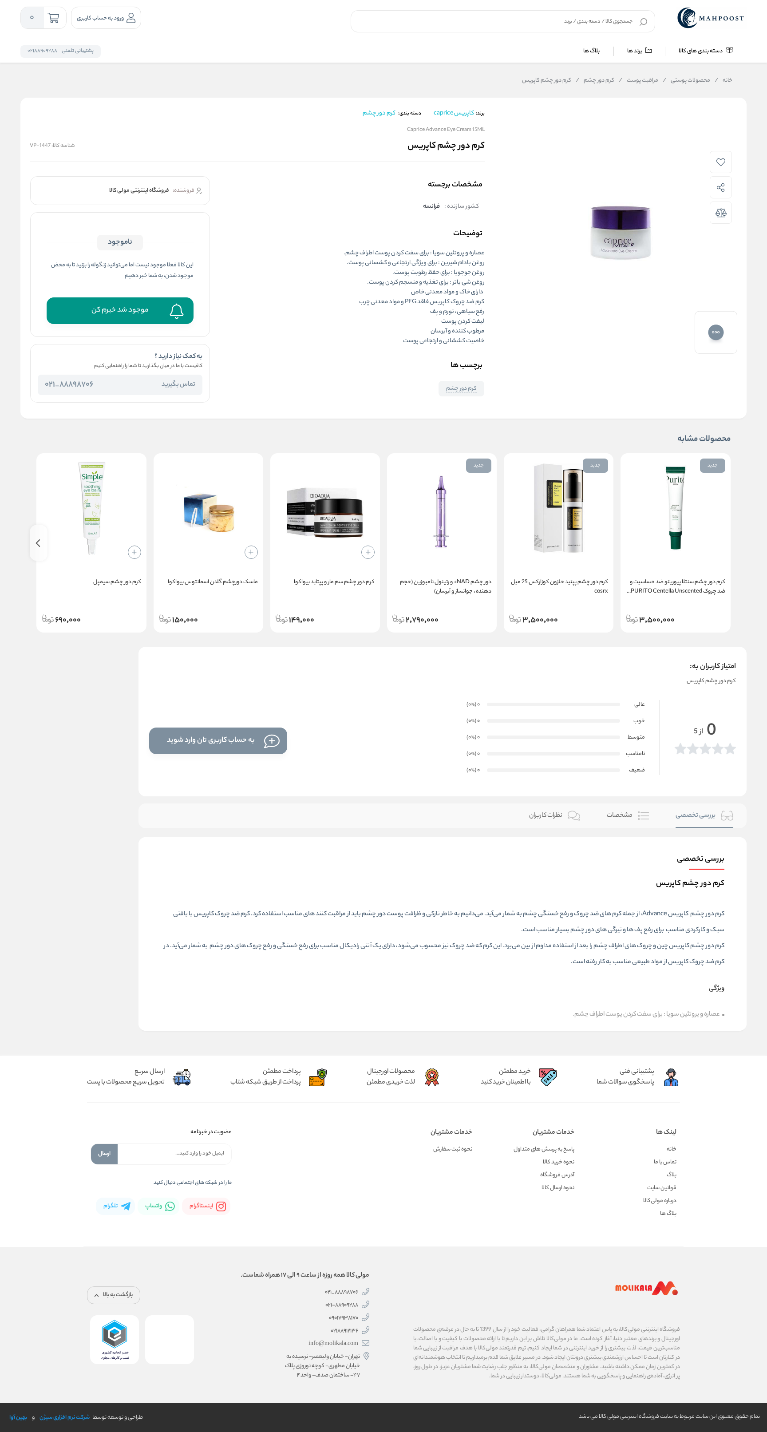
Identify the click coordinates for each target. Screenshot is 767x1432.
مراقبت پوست (638, 81)
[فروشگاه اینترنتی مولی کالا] (711, 17)
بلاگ (671, 1175)
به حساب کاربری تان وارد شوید (211, 741)
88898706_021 (69, 385)
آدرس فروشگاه (557, 1175)
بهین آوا (18, 1417)
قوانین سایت (661, 1188)
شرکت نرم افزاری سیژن (65, 1417)
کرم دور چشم (595, 81)
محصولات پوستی (686, 81)
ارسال (104, 1154)
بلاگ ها (591, 51)
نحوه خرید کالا (558, 1162)
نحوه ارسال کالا (558, 1188)
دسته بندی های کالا (701, 51)
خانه (723, 81)
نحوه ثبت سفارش (452, 1149)
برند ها (635, 51)
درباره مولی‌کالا (659, 1201)
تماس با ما (665, 1162)
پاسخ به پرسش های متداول (544, 1149)
